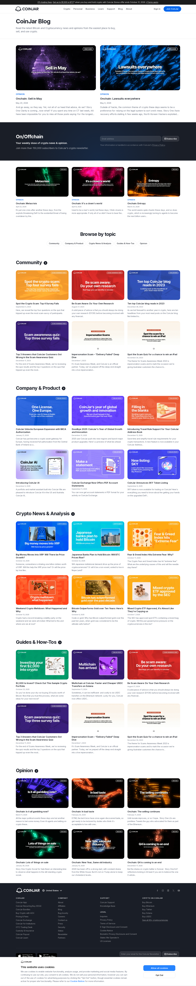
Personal (77, 9)
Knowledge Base (107, 906)
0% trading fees (45, 2)
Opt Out (159, 975)
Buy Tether (147, 909)
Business (90, 9)
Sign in (157, 9)
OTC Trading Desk (24, 927)
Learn (101, 9)
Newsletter (62, 934)
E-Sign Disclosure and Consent (113, 927)
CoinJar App (21, 902)
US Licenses (105, 941)
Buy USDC (146, 916)
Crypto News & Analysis (100, 243)
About (129, 9)
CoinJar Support (107, 902)
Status (60, 931)
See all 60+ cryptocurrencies (155, 920)
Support (111, 9)
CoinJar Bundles (23, 909)
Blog (120, 9)
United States (52, 890)
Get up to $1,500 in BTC (63, 2)
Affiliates (61, 906)
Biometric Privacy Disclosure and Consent (118, 934)
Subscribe (172, 139)
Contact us (62, 920)
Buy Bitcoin (147, 902)
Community (54, 243)
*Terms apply (152, 2)
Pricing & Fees (22, 916)
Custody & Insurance (25, 931)
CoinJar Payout (22, 934)
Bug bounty (63, 913)
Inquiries (103, 916)
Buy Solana (147, 913)
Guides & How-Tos (125, 243)
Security (61, 927)
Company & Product (74, 243)
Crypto (66, 9)
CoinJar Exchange (24, 920)
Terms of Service (107, 923)
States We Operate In (109, 937)
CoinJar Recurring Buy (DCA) (28, 906)
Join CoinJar (172, 9)
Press (60, 923)
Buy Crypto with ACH (25, 913)
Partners (61, 938)
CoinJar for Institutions (25, 923)
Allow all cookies (159, 968)
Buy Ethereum (148, 906)
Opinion (143, 243)
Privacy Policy (158, 145)
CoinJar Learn (22, 938)
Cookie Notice (77, 981)
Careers (61, 916)
